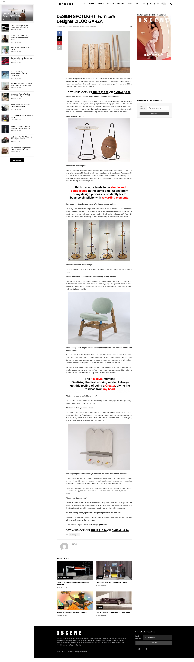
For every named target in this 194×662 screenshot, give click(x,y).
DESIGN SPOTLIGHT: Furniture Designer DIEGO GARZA (14, 14)
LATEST (84, 3)
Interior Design (84, 26)
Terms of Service (75, 645)
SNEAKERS (101, 3)
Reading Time (74, 535)
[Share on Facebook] (59, 33)
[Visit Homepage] (66, 3)
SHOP (143, 3)
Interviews (93, 26)
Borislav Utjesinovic (65, 577)
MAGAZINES (110, 3)
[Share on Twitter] (59, 38)
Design (70, 26)
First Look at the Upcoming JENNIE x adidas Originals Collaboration (19, 73)
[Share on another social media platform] (59, 47)
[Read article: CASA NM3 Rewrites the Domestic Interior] (114, 570)
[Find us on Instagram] (154, 4)
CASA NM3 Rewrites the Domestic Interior (22, 116)
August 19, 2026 (62, 615)
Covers (60, 607)
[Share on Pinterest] (59, 43)
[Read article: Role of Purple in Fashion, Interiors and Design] (114, 600)
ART (137, 3)
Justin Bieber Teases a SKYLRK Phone (21, 48)
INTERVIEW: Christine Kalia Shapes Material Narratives (19, 26)
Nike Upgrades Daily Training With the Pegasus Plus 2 (21, 59)
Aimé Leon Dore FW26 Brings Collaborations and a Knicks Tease (20, 37)
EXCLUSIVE (120, 3)
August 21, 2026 (62, 587)
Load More (17, 160)
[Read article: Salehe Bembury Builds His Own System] (75, 600)
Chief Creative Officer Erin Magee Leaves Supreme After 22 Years (21, 84)
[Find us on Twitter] (151, 4)
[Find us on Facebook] (147, 4)
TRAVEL (130, 3)
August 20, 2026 (101, 585)
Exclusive (76, 26)
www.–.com (98, 524)
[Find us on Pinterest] (158, 4)
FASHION (91, 3)
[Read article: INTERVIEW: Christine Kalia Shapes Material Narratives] (75, 570)
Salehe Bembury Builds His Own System (71, 612)
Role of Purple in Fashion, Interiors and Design (113, 612)
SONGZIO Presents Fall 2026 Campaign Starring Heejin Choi (20, 127)
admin (74, 544)
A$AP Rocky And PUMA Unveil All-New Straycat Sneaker (22, 138)
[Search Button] (171, 4)
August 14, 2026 (101, 615)
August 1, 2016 (61, 26)
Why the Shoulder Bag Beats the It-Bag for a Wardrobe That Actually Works (21, 149)
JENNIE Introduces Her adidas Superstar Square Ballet (20, 106)
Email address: (143, 108)
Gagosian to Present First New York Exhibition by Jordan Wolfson (21, 95)
